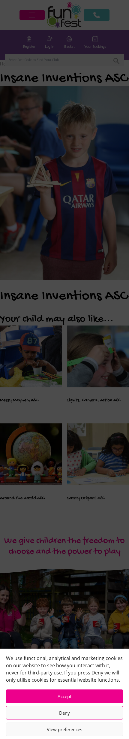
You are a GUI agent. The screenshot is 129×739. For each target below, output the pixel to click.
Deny (64, 713)
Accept (64, 696)
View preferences (64, 729)
